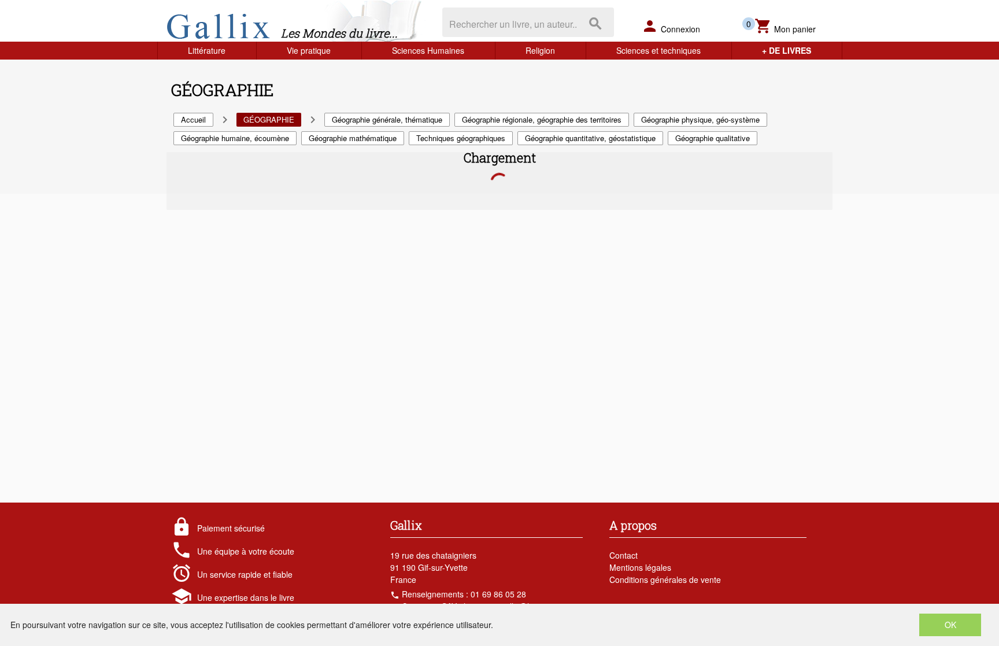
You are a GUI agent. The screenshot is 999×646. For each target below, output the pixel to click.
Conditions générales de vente (665, 579)
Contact (623, 555)
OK (950, 624)
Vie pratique (309, 50)
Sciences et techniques (658, 50)
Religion (540, 50)
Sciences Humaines (428, 50)
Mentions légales (640, 567)
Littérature (206, 50)
